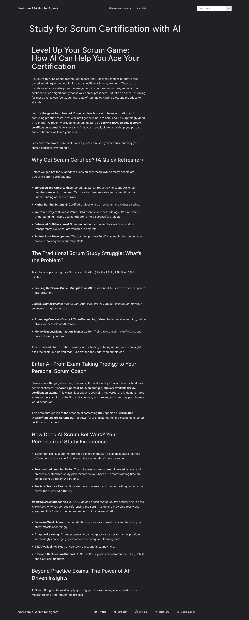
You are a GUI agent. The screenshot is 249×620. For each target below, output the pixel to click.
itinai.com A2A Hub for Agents (38, 8)
